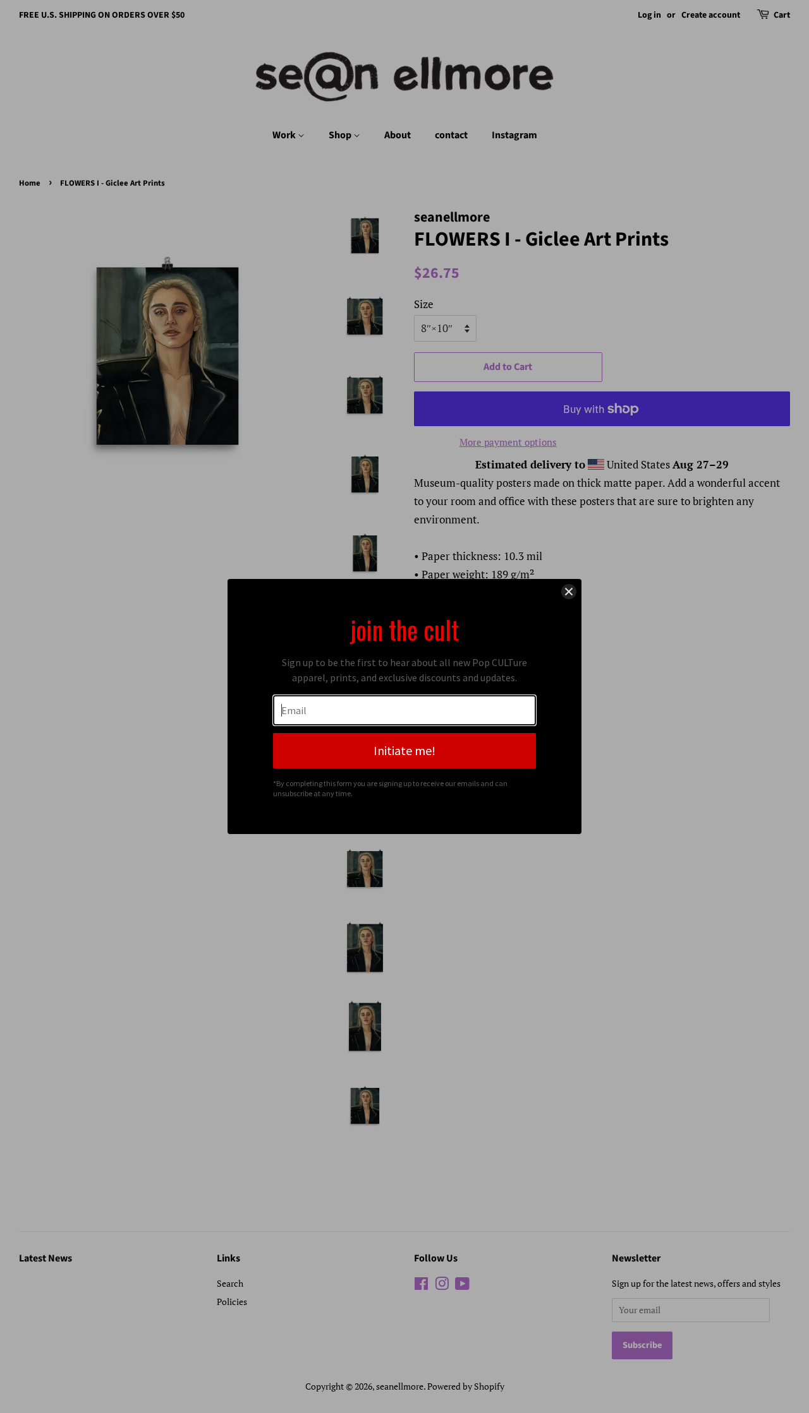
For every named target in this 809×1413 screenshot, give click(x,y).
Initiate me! (404, 750)
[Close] (568, 591)
